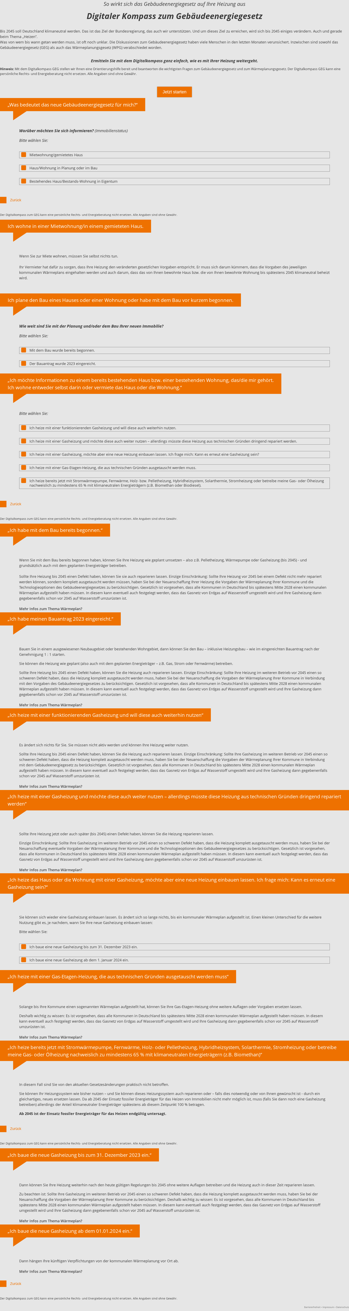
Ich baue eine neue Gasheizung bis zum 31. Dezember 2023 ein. (83, 946)
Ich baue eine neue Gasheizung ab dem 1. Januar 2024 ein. (79, 960)
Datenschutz (342, 1307)
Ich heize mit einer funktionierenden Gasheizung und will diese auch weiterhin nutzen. (102, 427)
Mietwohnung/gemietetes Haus (56, 154)
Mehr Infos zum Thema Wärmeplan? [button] (50, 608)
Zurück (15, 200)
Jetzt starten (174, 91)
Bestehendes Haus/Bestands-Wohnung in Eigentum (73, 181)
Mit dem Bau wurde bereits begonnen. (62, 350)
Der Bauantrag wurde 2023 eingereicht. (62, 363)
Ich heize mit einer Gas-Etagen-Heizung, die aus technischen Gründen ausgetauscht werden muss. (112, 467)
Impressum (328, 1307)
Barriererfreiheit (312, 1307)
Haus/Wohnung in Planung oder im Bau (63, 168)
